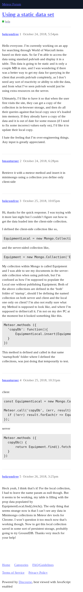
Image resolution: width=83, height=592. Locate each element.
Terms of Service (13, 572)
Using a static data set (28, 14)
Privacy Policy (38, 572)
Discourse (25, 582)
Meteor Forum (11, 4)
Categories (21, 565)
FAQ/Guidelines (43, 565)
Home (6, 565)
